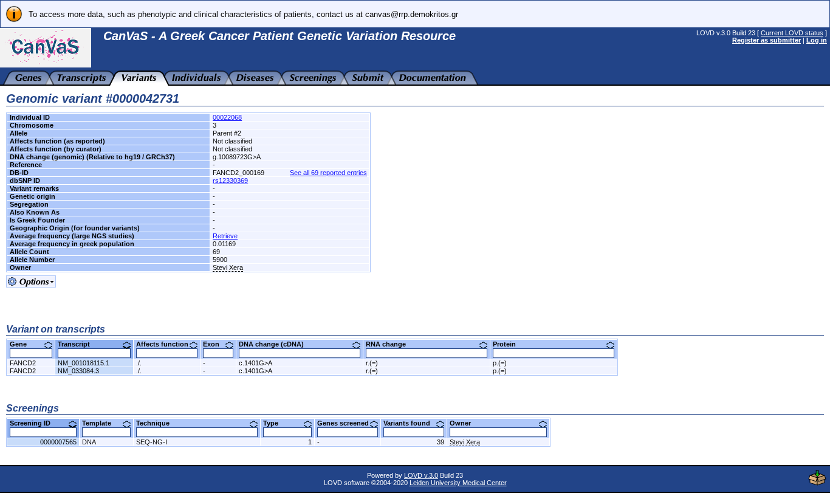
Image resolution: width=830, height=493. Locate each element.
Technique (157, 423)
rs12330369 (230, 180)
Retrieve (225, 236)
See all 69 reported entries (328, 172)
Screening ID (35, 423)
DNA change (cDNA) (276, 344)
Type (275, 423)
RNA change (390, 344)
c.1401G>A (255, 363)
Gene (23, 344)
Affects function (166, 344)
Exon (215, 344)
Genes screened (347, 423)
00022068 (227, 117)
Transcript (78, 344)
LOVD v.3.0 (421, 475)
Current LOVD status (792, 32)
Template (101, 423)
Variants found (411, 423)
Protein (509, 344)
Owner (465, 423)
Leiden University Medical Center (458, 482)
